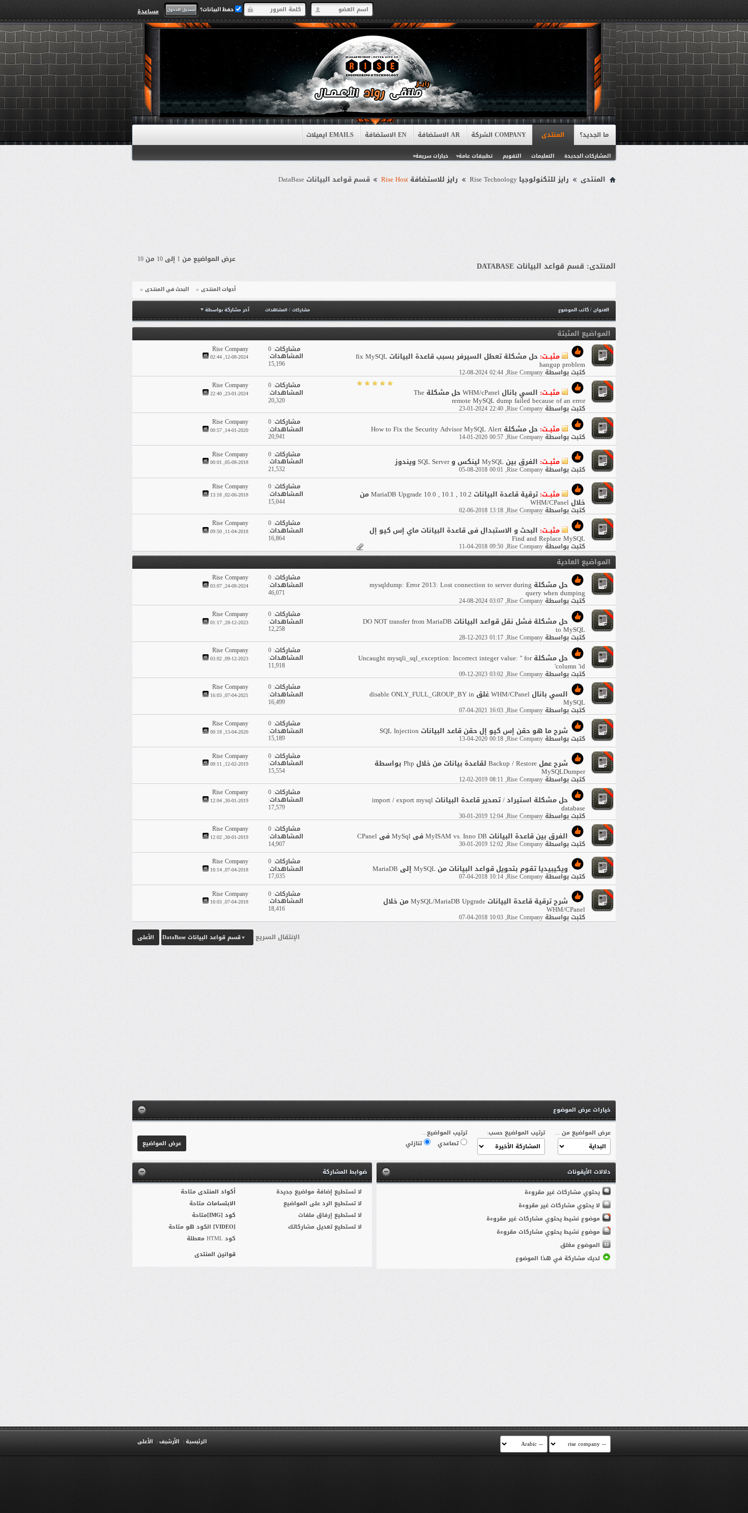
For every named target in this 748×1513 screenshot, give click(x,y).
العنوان (601, 309)
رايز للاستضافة (419, 179)
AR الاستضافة (439, 134)
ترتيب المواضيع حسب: (516, 1132)
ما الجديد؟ (594, 134)
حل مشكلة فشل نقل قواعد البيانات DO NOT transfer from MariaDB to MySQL (474, 625)
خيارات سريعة (431, 156)
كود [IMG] (221, 1215)
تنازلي (415, 1143)
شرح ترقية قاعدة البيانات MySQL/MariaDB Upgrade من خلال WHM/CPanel (484, 905)
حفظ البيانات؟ (217, 9)
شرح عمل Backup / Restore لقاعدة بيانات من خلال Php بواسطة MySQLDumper (480, 767)
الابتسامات (221, 1203)
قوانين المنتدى (215, 1254)
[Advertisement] (374, 215)
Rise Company (525, 372)
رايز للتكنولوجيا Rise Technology (519, 179)
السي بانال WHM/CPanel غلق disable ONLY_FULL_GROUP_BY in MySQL (477, 698)
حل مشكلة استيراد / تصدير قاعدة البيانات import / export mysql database (478, 804)
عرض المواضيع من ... (583, 1132)
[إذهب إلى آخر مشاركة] (206, 357)
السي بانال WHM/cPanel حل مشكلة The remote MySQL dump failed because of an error (499, 396)
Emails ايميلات (330, 134)
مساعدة (148, 11)
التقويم (512, 156)
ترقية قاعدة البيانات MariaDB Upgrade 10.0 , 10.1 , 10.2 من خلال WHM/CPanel (472, 498)
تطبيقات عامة (475, 156)
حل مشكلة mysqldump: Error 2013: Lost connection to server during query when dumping (477, 588)
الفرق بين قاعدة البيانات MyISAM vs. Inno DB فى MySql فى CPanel (462, 836)
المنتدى (552, 134)
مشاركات (301, 310)
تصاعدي (449, 1143)
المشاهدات (276, 310)
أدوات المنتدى (218, 289)
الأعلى (145, 937)
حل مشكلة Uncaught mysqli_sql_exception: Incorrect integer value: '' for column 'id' (471, 662)
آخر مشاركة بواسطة (227, 309)
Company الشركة (498, 134)
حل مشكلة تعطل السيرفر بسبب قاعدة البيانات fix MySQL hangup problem (470, 360)
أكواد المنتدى (217, 1191)
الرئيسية (196, 1441)
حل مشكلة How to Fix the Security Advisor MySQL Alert (454, 429)
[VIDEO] (224, 1226)
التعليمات (542, 156)
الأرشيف (169, 1441)
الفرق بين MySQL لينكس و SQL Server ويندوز (466, 461)
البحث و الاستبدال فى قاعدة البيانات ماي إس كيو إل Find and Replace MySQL (477, 534)
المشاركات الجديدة (587, 156)
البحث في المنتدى (167, 289)
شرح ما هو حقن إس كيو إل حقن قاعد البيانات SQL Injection (474, 730)
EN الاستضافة (386, 134)
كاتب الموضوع (573, 309)
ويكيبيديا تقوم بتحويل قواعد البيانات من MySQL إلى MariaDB (470, 868)
